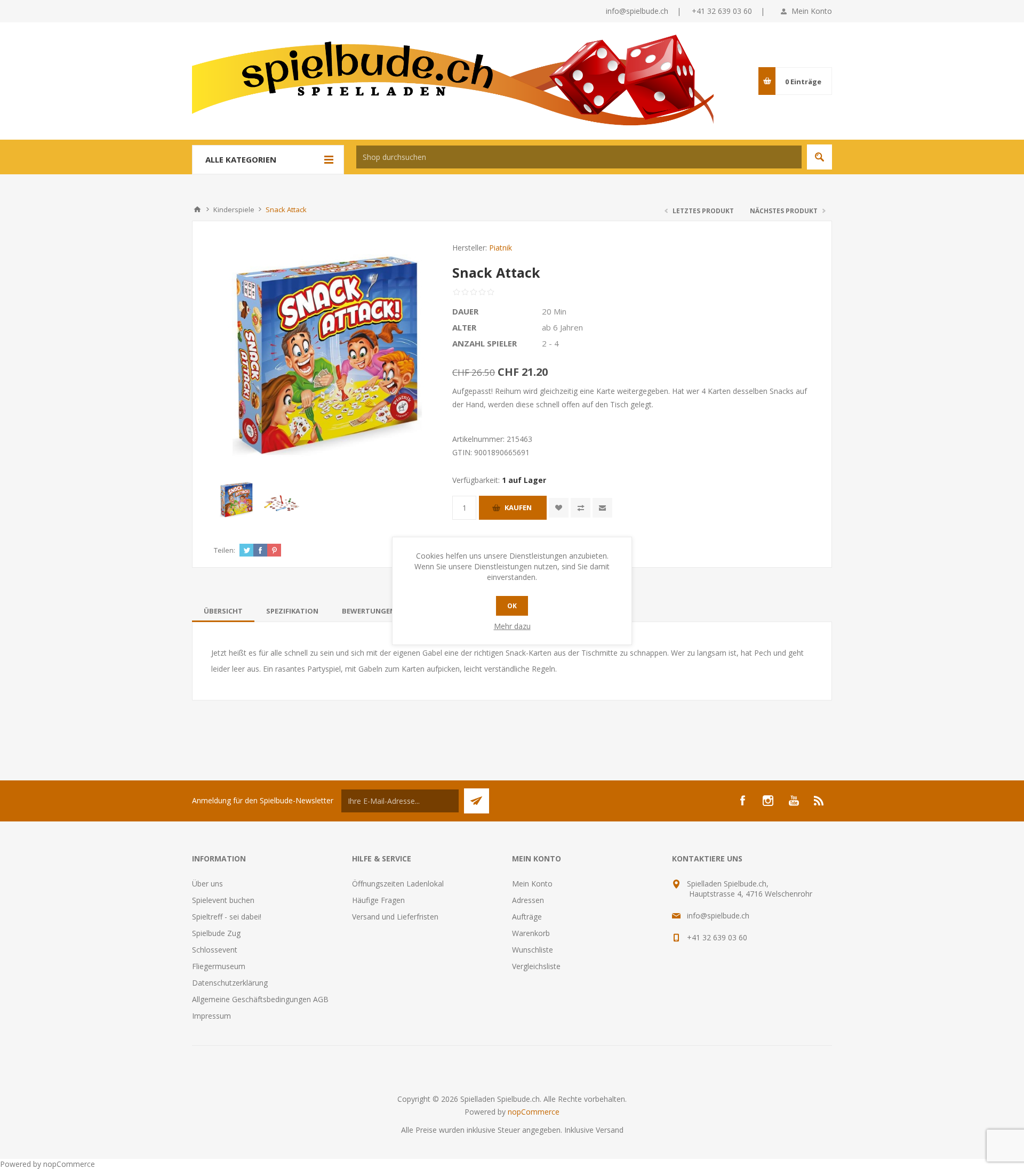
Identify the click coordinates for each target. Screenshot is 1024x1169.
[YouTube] (793, 800)
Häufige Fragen (378, 900)
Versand (609, 1130)
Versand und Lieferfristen (395, 917)
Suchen (819, 157)
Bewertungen (368, 611)
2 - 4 (550, 343)
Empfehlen (602, 508)
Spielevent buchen (223, 900)
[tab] (223, 611)
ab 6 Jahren (562, 327)
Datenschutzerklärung (230, 983)
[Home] (197, 209)
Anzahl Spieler (484, 343)
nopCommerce (533, 1112)
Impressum (211, 1016)
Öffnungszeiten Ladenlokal (398, 883)
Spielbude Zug (216, 933)
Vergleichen (580, 508)
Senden (476, 800)
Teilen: (224, 550)
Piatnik (500, 248)
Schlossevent (214, 950)
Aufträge (527, 917)
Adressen (528, 900)
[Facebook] (742, 800)
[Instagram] (768, 800)
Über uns (207, 883)
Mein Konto (811, 11)
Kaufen (518, 507)
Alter (464, 327)
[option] (236, 500)
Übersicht (223, 611)
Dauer (465, 311)
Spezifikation (292, 611)
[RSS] (819, 800)
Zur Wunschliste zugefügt (559, 508)
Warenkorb (531, 933)
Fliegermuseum (218, 966)
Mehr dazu (512, 626)
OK (512, 605)
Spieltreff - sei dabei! (226, 917)
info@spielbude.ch (637, 11)
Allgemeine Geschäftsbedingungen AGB (260, 999)
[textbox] (579, 157)
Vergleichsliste (536, 966)
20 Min (554, 311)
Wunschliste (532, 950)
